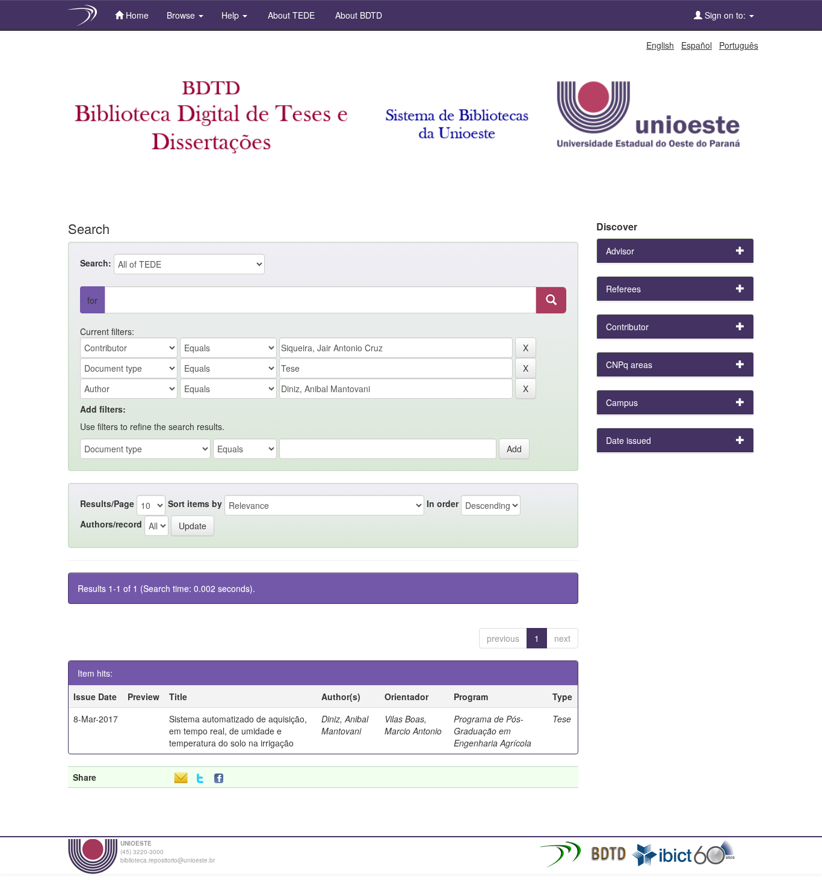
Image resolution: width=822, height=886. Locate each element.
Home (136, 15)
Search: (95, 263)
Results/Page (107, 503)
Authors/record (111, 524)
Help (231, 15)
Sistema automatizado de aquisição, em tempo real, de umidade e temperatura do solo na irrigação (238, 731)
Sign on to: (725, 15)
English (660, 45)
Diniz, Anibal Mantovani (344, 725)
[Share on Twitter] (200, 778)
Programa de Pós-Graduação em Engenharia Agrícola (492, 731)
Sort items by (195, 503)
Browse (182, 15)
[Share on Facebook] (221, 778)
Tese (561, 719)
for (92, 300)
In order (443, 503)
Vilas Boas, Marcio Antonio (413, 725)
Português (738, 45)
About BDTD (357, 15)
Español (696, 45)
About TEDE (290, 15)
